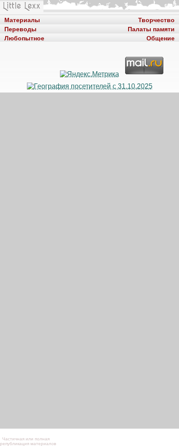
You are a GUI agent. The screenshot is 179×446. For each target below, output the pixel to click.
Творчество (156, 19)
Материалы (22, 19)
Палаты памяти (151, 28)
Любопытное (24, 37)
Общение (160, 37)
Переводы (20, 28)
